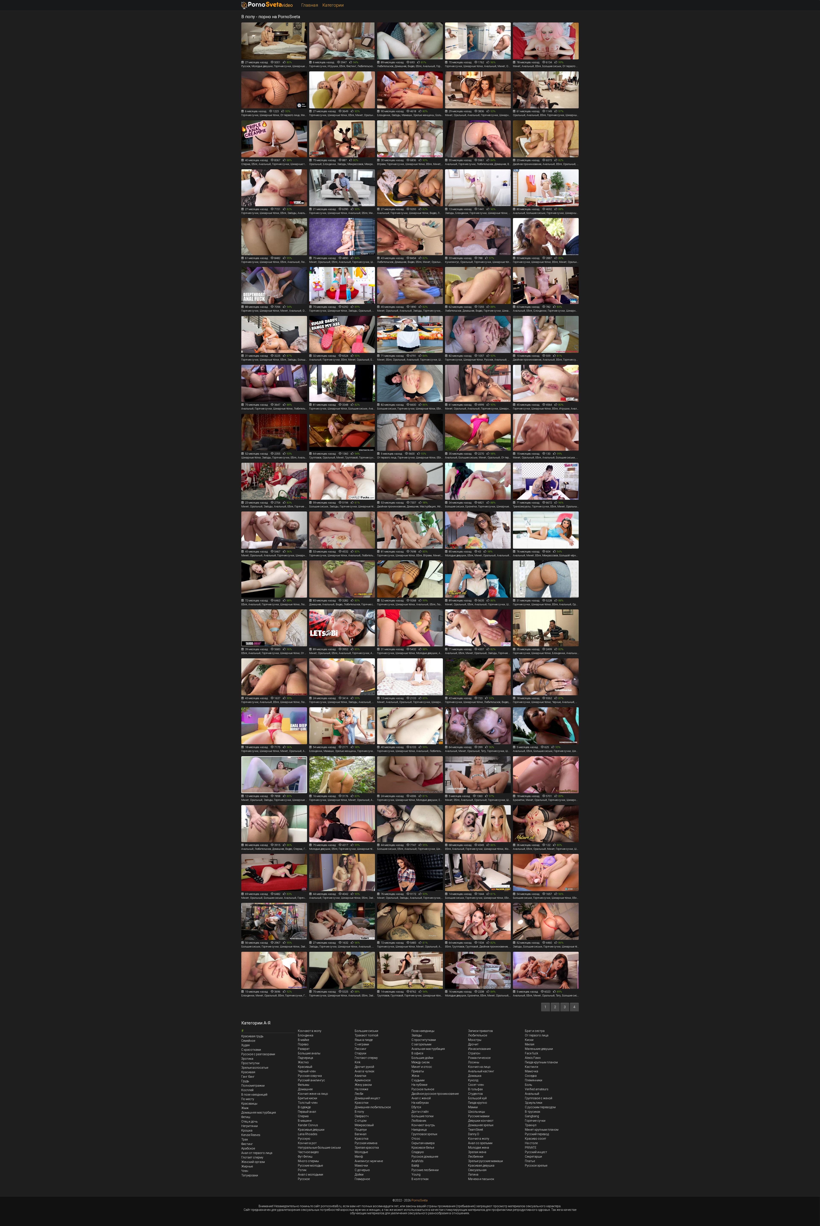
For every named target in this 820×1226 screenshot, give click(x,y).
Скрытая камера (423, 1143)
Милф (359, 1156)
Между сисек (420, 1062)
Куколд (473, 1080)
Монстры (474, 1040)
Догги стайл (420, 1111)
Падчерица (305, 1057)
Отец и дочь (249, 1121)
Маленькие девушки (539, 1049)
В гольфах (475, 1089)
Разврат (304, 1049)
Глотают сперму (366, 1057)
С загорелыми (421, 1044)
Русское (304, 1179)
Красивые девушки (311, 1129)
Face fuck (531, 1053)
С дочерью (362, 1170)
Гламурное (362, 1179)
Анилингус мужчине (369, 1161)
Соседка (531, 1075)
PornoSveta (419, 1200)
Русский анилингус (311, 1080)
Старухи (360, 1053)
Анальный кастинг (481, 1071)
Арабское (248, 1148)
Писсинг (360, 1049)
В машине (305, 1120)
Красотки (361, 1102)
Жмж (245, 1108)
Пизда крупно (477, 1102)
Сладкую (417, 1152)
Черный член (307, 1071)
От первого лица (536, 1035)
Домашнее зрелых (480, 1125)
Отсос (415, 1138)
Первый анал (307, 1111)
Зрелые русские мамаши (485, 1161)
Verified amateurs (536, 1089)
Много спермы (308, 1161)
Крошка (246, 1130)
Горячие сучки (535, 1120)
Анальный (532, 1093)
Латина (473, 1174)
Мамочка (531, 1071)
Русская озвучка (310, 1075)
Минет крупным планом (541, 1129)
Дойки (359, 1174)
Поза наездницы (422, 1031)
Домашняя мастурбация (258, 1112)
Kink (357, 1062)
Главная (309, 5)
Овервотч (362, 1116)
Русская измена (366, 1143)
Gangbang (532, 1116)
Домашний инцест (367, 1098)
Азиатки (360, 1075)
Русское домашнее (424, 1156)
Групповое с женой (538, 1098)
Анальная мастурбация (428, 1049)
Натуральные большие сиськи (319, 1147)
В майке (303, 1040)
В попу (359, 1111)
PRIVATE (530, 1147)
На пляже (361, 1089)
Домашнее (305, 1089)
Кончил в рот (307, 1143)
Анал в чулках (364, 1071)
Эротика (247, 1058)
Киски (529, 1040)
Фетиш (245, 1117)
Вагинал (360, 1134)
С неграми (362, 1044)
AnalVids (417, 1161)
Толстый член (308, 1102)
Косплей (247, 1090)
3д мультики (533, 1102)
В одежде (304, 1107)
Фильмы (303, 1084)
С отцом (360, 1120)
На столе (531, 1143)
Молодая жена (478, 1147)
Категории (333, 5)
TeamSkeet (475, 1129)
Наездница (419, 1129)
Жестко (303, 1062)
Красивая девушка (481, 1165)
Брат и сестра (535, 1031)
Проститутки (250, 1063)
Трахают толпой (366, 1035)
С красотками (251, 1049)
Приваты (417, 1071)
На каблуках (420, 1102)
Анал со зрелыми (480, 1143)
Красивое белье (422, 1147)
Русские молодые (310, 1165)
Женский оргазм (253, 1162)
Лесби (359, 1093)
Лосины (473, 1062)
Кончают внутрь (423, 1125)
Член (244, 1171)
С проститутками (423, 1040)
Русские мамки (478, 1116)
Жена (415, 1075)
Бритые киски (307, 1098)
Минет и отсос (421, 1066)
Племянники (533, 1080)
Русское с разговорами (258, 1054)
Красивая (248, 1072)
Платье (530, 1161)
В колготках (420, 1179)
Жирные (247, 1166)
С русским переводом (540, 1107)
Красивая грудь (252, 1036)
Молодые (361, 1152)
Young (415, 1174)
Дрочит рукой (364, 1066)
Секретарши (533, 1156)
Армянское (362, 1080)
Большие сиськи (366, 1031)
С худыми (418, 1080)
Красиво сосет (535, 1138)
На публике (419, 1084)
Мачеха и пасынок (481, 1179)
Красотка (361, 1138)
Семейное (248, 1040)
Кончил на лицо (479, 1066)
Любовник (418, 1120)
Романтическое (479, 1057)
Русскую (304, 1138)
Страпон (474, 1053)
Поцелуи (361, 1129)
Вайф (415, 1165)
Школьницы (476, 1111)
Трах (244, 1139)
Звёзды (416, 1035)
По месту (247, 1099)
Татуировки (249, 1175)
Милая (529, 1044)
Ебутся (416, 1107)
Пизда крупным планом (541, 1062)
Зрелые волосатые (254, 1067)
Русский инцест (536, 1152)
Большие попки (422, 1116)
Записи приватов (480, 1031)
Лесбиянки (475, 1156)
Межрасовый (364, 1125)
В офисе (417, 1053)
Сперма (303, 1116)
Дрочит (473, 1044)
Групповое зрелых (424, 1134)
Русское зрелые (536, 1165)
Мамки (473, 1107)
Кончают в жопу (309, 1031)
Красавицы (249, 1103)
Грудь (245, 1081)
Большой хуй (477, 1098)
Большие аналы (309, 1053)
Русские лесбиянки (425, 1170)
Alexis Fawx (533, 1057)
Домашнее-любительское (373, 1107)
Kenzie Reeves (250, 1135)
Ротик (302, 1170)
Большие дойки (422, 1057)
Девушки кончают (480, 1120)
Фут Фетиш (305, 1156)
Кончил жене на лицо (313, 1093)
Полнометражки (253, 1085)
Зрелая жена (477, 1152)
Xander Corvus (308, 1125)
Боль (528, 1084)
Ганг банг (248, 1076)
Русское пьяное (422, 1089)
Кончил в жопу (478, 1138)
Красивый (305, 1066)
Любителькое (477, 1035)
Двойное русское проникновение (435, 1093)
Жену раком (363, 1084)
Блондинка (305, 1035)
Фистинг (247, 1144)
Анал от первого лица (256, 1153)
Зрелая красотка (367, 1147)
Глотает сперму (252, 1157)
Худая (245, 1045)
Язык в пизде (364, 1040)
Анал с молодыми (310, 1174)
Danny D (473, 1134)
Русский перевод (537, 1134)
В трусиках (532, 1111)
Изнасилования (479, 1049)
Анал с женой (421, 1098)
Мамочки (361, 1165)
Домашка (474, 1075)
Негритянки (249, 1126)
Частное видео (308, 1152)
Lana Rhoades (307, 1134)
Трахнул (530, 1125)
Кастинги (531, 1066)
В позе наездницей (254, 1094)
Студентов (475, 1093)
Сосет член (476, 1084)
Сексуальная (477, 1170)
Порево (303, 1044)
